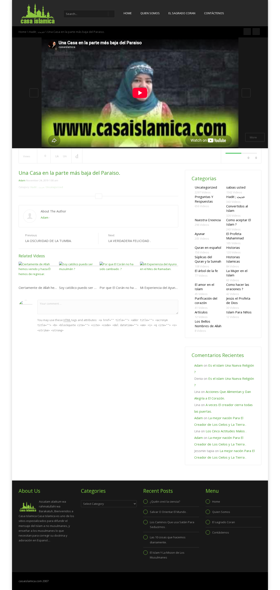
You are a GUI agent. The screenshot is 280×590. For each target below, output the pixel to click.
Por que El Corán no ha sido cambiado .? (129, 287)
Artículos (201, 312)
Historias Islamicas (233, 259)
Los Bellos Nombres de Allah (208, 323)
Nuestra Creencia (208, 220)
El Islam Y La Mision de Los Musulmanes (167, 555)
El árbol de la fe (206, 271)
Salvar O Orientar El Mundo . (168, 512)
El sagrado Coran (181, 13)
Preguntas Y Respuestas (204, 198)
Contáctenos (214, 13)
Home (128, 13)
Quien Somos (150, 13)
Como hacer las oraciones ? (237, 286)
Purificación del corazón (206, 300)
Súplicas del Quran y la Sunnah (208, 259)
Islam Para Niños (239, 312)
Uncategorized (206, 187)
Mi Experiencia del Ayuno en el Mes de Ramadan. (176, 287)
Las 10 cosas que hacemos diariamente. (168, 539)
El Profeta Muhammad (235, 235)
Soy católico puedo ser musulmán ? (85, 287)
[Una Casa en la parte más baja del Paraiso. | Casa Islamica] (37, 13)
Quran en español (208, 247)
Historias (233, 247)
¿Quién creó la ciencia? (165, 501)
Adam (22, 180)
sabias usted (235, 187)
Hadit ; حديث (37, 32)
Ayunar (200, 233)
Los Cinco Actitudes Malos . (226, 431)
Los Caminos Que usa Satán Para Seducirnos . (172, 524)
